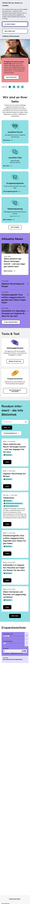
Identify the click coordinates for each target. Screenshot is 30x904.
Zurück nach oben (14, 899)
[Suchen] (26, 422)
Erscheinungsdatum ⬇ (10, 433)
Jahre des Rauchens (8, 641)
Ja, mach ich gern (10, 24)
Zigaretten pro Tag (8, 634)
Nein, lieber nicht (10, 31)
